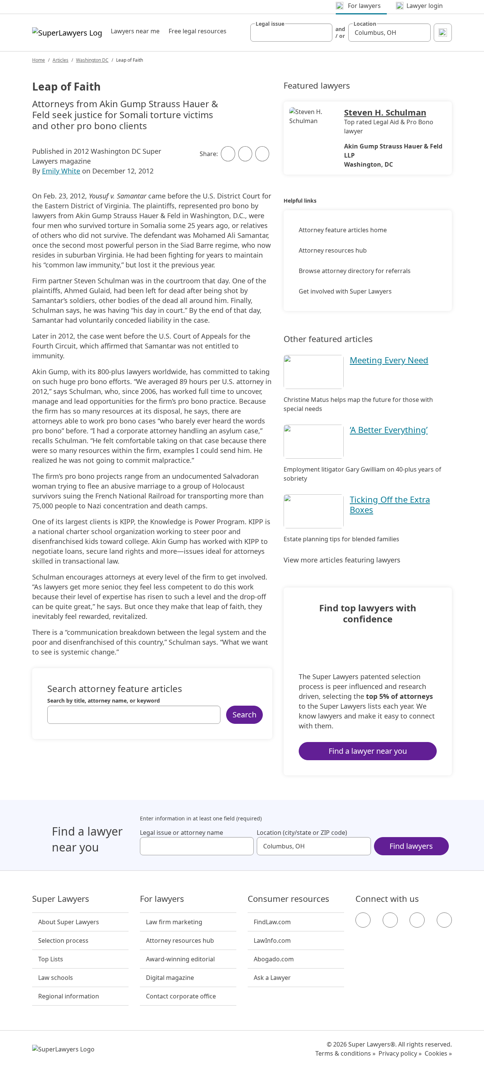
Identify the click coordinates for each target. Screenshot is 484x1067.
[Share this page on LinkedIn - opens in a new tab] (262, 153)
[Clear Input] (323, 32)
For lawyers (162, 899)
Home (38, 60)
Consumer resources (288, 899)
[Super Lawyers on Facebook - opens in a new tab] (363, 920)
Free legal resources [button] (197, 31)
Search (244, 714)
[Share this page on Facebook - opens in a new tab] (228, 153)
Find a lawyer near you (368, 751)
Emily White (61, 170)
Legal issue (270, 23)
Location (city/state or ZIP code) (302, 832)
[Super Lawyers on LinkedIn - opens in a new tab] (444, 920)
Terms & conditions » (345, 1053)
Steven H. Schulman (385, 112)
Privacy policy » (400, 1053)
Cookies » (438, 1053)
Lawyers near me (135, 31)
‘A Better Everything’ (389, 429)
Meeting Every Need (389, 360)
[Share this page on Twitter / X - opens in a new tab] (245, 153)
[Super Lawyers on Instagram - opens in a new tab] (390, 920)
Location (365, 23)
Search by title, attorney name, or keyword (103, 700)
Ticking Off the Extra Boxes (390, 504)
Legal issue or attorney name (181, 832)
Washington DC (92, 60)
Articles (60, 60)
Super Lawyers (60, 899)
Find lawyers (411, 846)
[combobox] (291, 32)
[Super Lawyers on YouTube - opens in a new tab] (417, 920)
